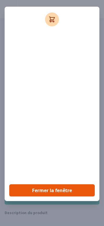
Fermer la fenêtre (52, 190)
